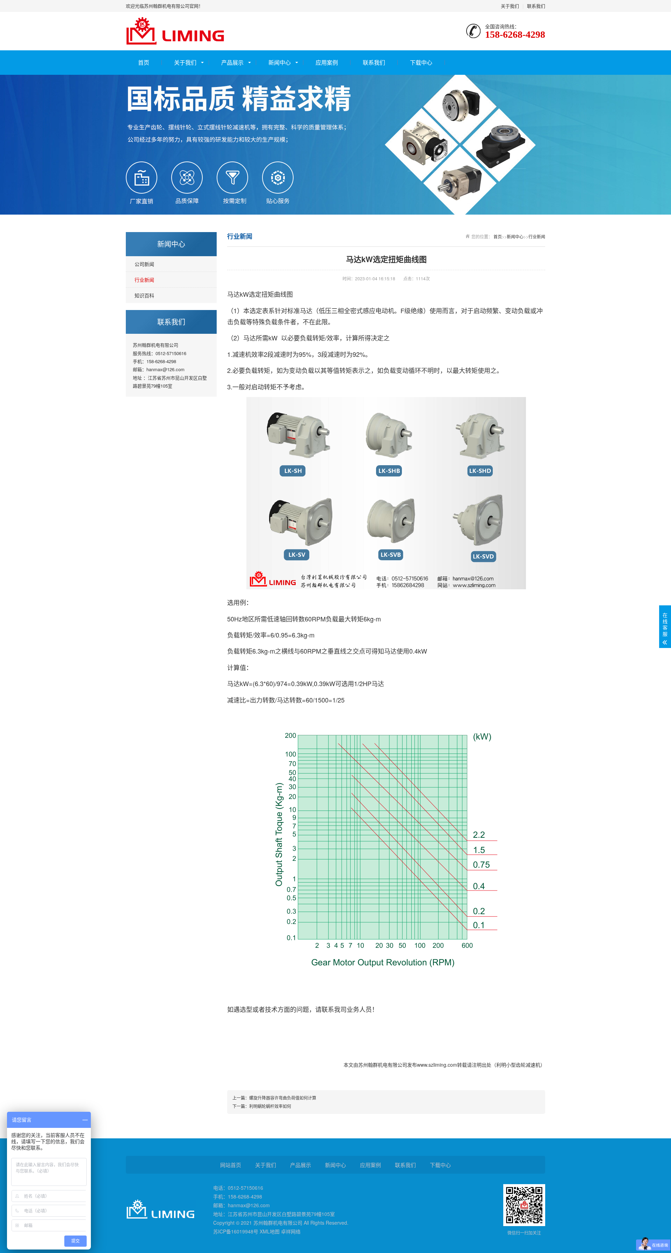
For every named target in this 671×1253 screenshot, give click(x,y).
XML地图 (270, 1231)
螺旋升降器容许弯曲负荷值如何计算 (282, 1098)
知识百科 (144, 295)
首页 (143, 62)
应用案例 (327, 62)
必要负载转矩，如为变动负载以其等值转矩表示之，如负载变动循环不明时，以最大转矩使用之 (364, 370)
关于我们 (510, 5)
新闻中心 (279, 62)
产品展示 (232, 62)
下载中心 (421, 62)
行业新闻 (144, 279)
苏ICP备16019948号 (235, 1231)
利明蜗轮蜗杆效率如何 (270, 1106)
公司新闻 (144, 263)
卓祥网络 (291, 1231)
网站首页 (230, 1164)
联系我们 (536, 5)
